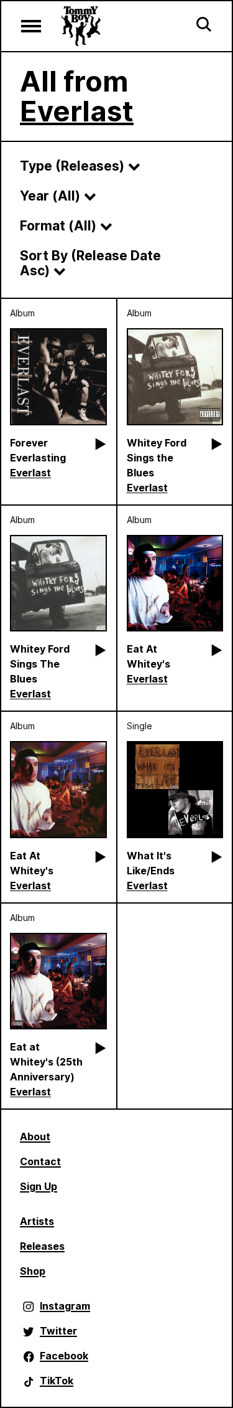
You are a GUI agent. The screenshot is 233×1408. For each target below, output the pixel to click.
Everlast (77, 111)
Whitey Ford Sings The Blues (40, 664)
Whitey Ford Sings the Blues (156, 458)
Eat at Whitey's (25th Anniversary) (46, 1062)
